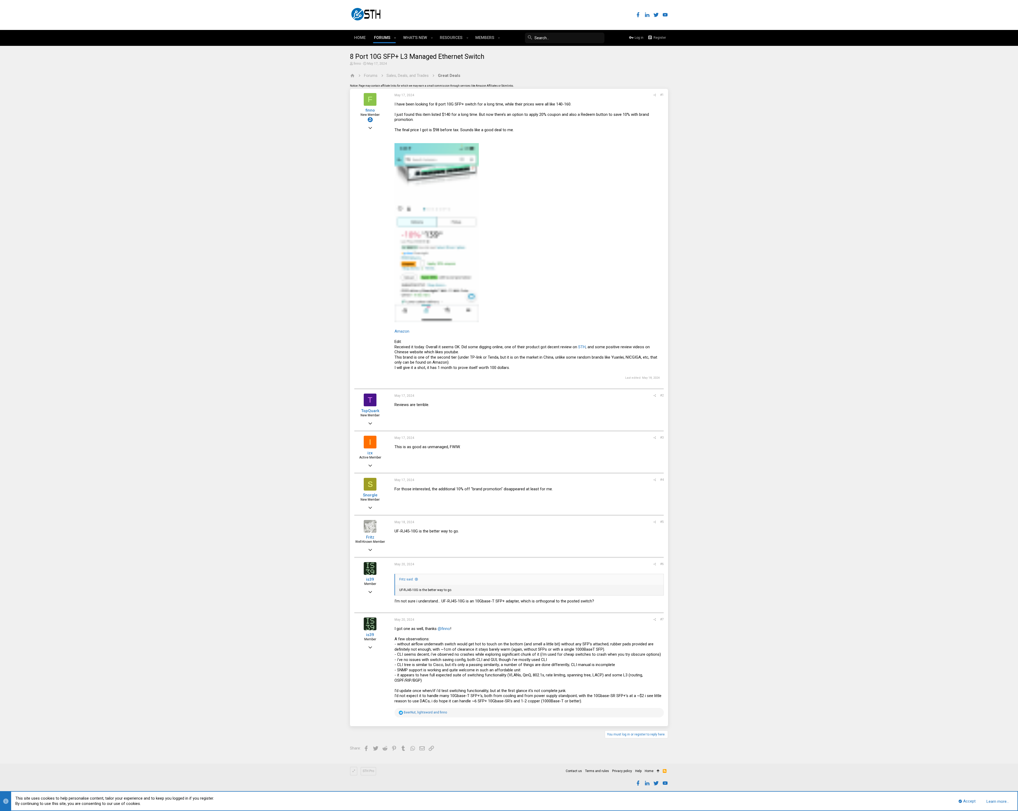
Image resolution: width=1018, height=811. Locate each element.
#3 (662, 437)
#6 (662, 564)
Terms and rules (597, 771)
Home (649, 771)
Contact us (574, 771)
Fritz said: (406, 579)
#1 (662, 95)
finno (357, 63)
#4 (662, 480)
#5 (662, 522)
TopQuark (370, 410)
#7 (662, 619)
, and (425, 712)
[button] (395, 38)
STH (582, 347)
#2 (662, 395)
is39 (370, 579)
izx (370, 453)
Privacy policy (622, 771)
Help (638, 771)
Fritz (370, 537)
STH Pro (368, 771)
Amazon (401, 331)
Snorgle (370, 495)
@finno (444, 628)
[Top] (658, 771)
